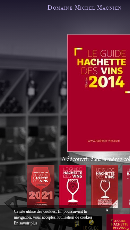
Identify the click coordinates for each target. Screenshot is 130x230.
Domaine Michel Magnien (84, 7)
